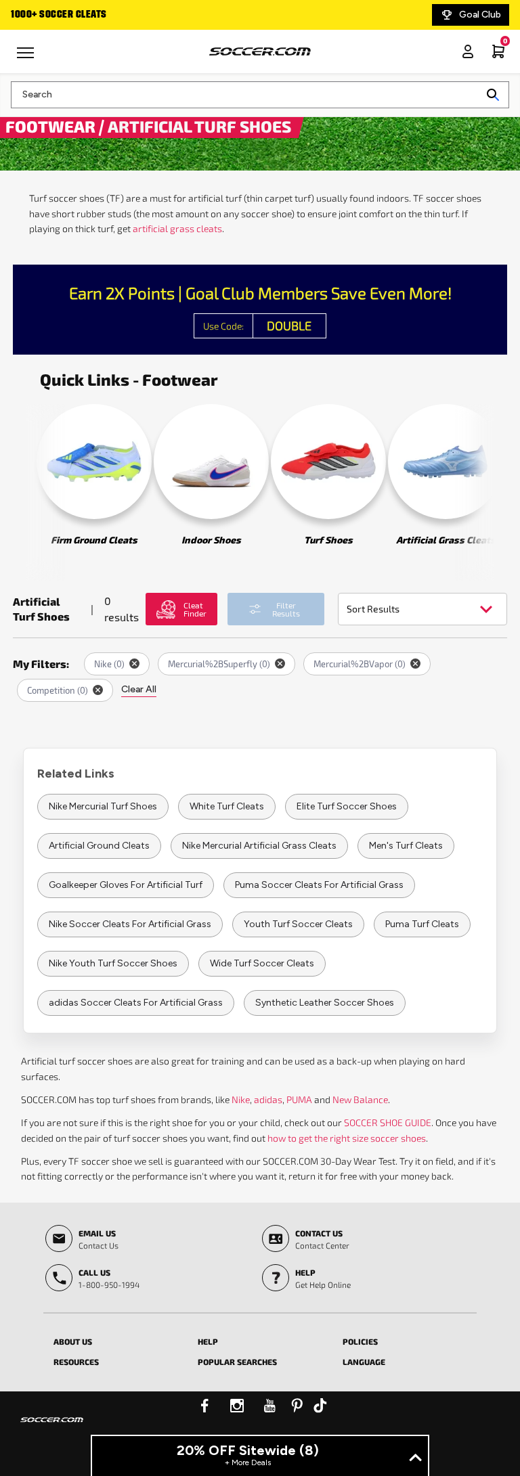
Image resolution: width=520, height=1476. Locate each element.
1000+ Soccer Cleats (59, 14)
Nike (241, 1099)
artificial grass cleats (177, 228)
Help (208, 1341)
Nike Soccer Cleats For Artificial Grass (130, 924)
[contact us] (51, 1428)
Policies (360, 1341)
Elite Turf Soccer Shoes (347, 806)
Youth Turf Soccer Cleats (298, 924)
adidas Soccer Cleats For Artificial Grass (136, 1002)
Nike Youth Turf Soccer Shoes (113, 963)
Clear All (138, 689)
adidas (268, 1099)
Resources (76, 1361)
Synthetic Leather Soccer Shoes (324, 1002)
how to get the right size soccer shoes (346, 1138)
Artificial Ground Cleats (99, 845)
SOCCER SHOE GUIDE (387, 1122)
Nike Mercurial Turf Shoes (103, 806)
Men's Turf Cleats (406, 845)
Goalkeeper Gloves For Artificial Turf (125, 885)
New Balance (360, 1099)
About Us (72, 1341)
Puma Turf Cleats (422, 924)
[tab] (115, 1339)
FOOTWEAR (52, 125)
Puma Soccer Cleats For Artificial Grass (319, 885)
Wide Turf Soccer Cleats (262, 963)
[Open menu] (27, 57)
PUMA (299, 1099)
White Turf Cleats (227, 806)
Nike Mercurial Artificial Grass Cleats (259, 845)
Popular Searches (237, 1361)
